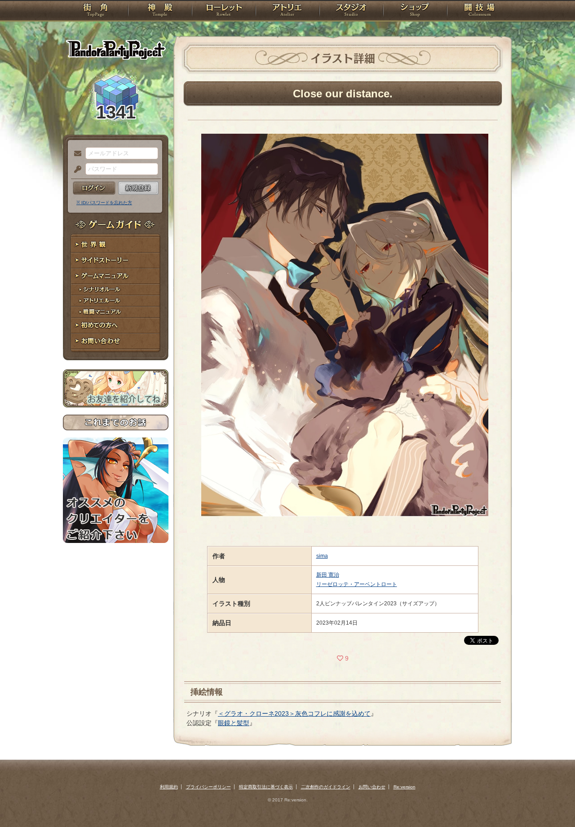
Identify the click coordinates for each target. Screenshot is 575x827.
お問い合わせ (115, 341)
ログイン (94, 188)
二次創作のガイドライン (325, 786)
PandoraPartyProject (115, 49)
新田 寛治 (327, 575)
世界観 (115, 245)
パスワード (75, 169)
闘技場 (479, 11)
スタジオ (351, 11)
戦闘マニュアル (115, 312)
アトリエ (287, 11)
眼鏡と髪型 (233, 722)
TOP (95, 11)
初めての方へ (115, 325)
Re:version (405, 786)
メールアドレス (75, 154)
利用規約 (169, 786)
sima (322, 556)
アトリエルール (115, 300)
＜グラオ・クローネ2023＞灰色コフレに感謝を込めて (294, 713)
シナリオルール (115, 289)
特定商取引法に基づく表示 (266, 786)
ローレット (224, 11)
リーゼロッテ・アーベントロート (356, 584)
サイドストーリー (115, 260)
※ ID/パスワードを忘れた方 (104, 202)
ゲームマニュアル (115, 276)
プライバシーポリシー (208, 786)
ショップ (415, 11)
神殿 (160, 11)
